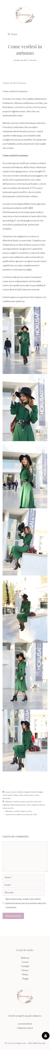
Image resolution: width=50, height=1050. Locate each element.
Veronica (33, 60)
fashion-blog (12, 795)
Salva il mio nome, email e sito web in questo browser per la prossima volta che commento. (25, 903)
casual (7, 792)
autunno (29, 801)
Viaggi (25, 978)
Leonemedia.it (25, 1023)
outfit (20, 795)
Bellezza (25, 957)
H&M (12, 805)
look (23, 805)
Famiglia (25, 966)
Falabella (6, 805)
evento (14, 792)
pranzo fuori (28, 795)
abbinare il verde (11, 801)
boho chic (37, 801)
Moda (25, 974)
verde (5, 808)
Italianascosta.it (25, 1027)
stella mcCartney (38, 805)
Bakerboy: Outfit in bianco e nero (18, 811)
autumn (22, 801)
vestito (11, 808)
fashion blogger (24, 792)
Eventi (25, 962)
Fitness (25, 970)
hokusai (18, 805)
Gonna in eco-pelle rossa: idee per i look (21, 814)
